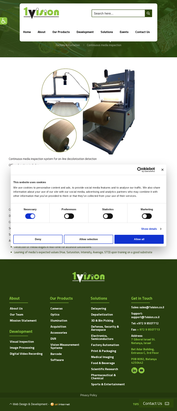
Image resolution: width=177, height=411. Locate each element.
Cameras (56, 308)
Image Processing (22, 347)
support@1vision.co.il (145, 317)
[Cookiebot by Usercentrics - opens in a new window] (140, 169)
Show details (149, 228)
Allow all (139, 239)
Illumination (58, 320)
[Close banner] (162, 169)
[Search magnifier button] (148, 13)
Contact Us (152, 403)
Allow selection (88, 239)
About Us (16, 308)
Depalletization (102, 314)
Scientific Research (104, 369)
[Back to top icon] (10, 404)
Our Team (16, 314)
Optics (54, 314)
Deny (38, 239)
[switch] (69, 216)
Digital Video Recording (26, 353)
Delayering (98, 308)
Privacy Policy (88, 395)
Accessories (58, 332)
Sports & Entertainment (108, 384)
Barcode (56, 353)
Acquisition (58, 326)
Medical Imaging (102, 357)
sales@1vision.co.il (151, 307)
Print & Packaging (103, 351)
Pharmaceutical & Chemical (103, 376)
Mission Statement (23, 320)
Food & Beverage (103, 363)
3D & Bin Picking (102, 320)
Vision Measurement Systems (64, 346)
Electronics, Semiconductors (102, 337)
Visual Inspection (22, 341)
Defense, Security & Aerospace (105, 328)
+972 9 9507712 (148, 323)
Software (57, 359)
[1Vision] (41, 12)
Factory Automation (68, 45)
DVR (53, 338)
